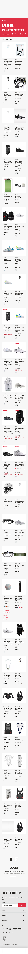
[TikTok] (6, 933)
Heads (22, 34)
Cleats (17, 34)
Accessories (6, 34)
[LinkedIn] (12, 933)
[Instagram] (3, 933)
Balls (12, 34)
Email (3, 902)
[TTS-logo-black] (4, 939)
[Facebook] (9, 933)
